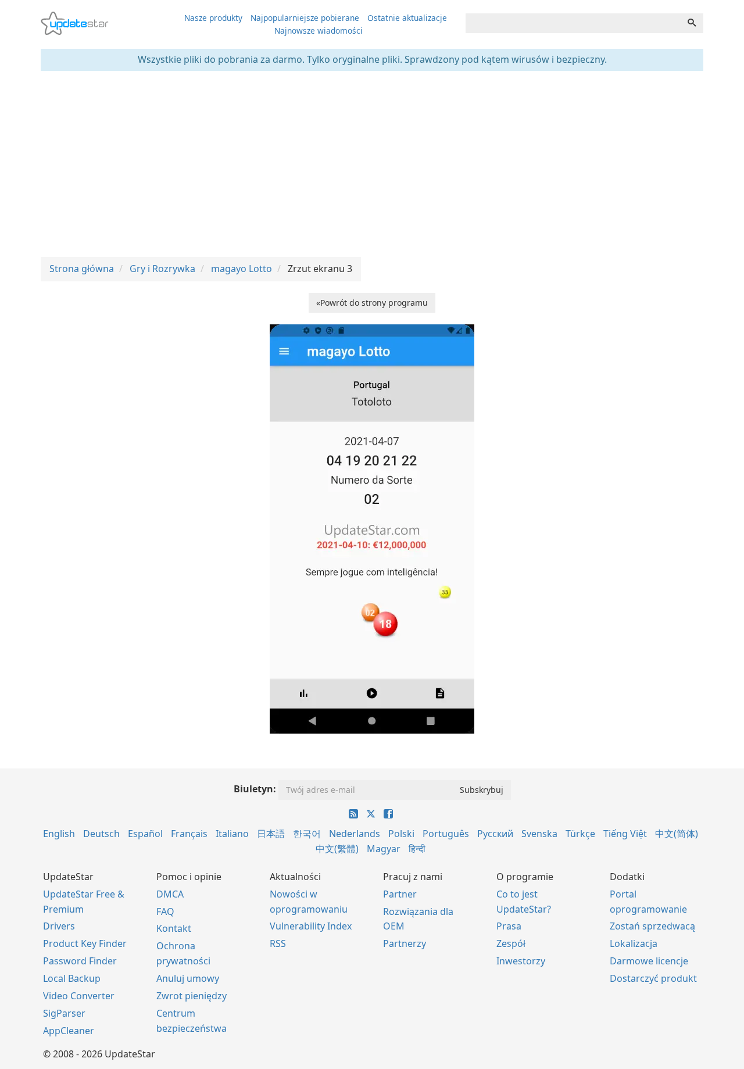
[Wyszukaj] (691, 23)
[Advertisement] (372, 164)
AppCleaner (68, 1030)
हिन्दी (417, 848)
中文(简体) (676, 833)
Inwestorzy (520, 960)
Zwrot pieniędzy (191, 995)
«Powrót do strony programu (372, 302)
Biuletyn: (255, 788)
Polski (401, 833)
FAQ (165, 911)
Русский (495, 833)
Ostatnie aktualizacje (407, 17)
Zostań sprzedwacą (652, 926)
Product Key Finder (85, 943)
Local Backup (72, 978)
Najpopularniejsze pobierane (305, 17)
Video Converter (79, 995)
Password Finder (80, 960)
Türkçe (580, 833)
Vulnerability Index (311, 926)
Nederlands (354, 833)
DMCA (170, 894)
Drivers (59, 926)
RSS (278, 943)
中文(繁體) (337, 848)
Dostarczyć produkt (653, 978)
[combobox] (573, 23)
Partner (400, 894)
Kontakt (173, 928)
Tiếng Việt (625, 833)
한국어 (307, 833)
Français (189, 833)
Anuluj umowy (187, 978)
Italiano (232, 833)
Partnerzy (404, 943)
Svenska (539, 833)
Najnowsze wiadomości (318, 30)
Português (446, 833)
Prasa (508, 926)
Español (145, 833)
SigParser (64, 1013)
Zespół (510, 943)
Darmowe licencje (649, 960)
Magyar (383, 848)
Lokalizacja (633, 943)
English (59, 833)
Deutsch (101, 833)
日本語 (271, 833)
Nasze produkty (213, 17)
